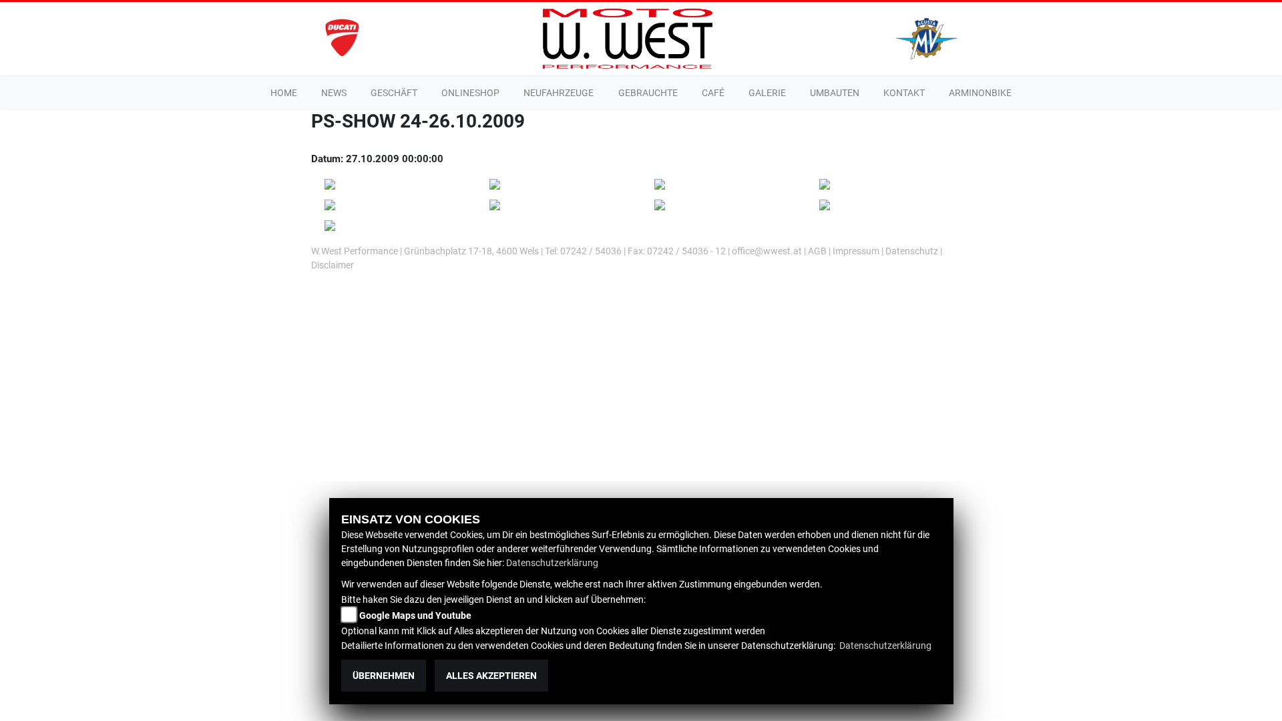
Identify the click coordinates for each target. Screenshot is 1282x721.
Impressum (856, 251)
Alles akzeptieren (491, 675)
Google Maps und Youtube (415, 615)
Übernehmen (384, 675)
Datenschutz (911, 251)
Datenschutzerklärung (552, 562)
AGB (817, 251)
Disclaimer (332, 265)
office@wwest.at (768, 251)
